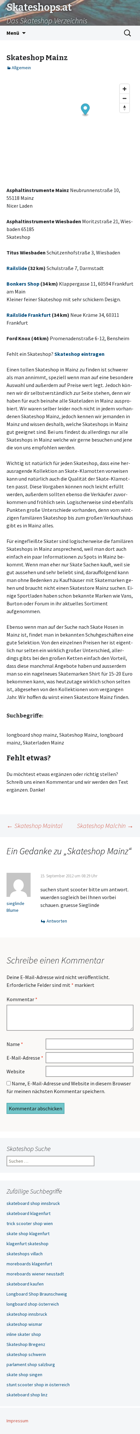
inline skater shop (24, 1334)
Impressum (17, 1421)
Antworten (57, 921)
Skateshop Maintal (35, 825)
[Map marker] (85, 110)
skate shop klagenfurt (28, 1233)
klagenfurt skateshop (28, 1244)
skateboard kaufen (25, 1284)
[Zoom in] (124, 89)
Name (15, 1044)
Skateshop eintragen (79, 354)
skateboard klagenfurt (28, 1213)
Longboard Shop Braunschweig (37, 1294)
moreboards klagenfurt (29, 1264)
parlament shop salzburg (31, 1364)
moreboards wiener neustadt (35, 1274)
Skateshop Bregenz (26, 1344)
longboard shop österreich (33, 1304)
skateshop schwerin (26, 1354)
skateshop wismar (24, 1324)
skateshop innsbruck (27, 1314)
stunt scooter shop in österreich (38, 1385)
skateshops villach (25, 1254)
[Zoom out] (124, 98)
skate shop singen (24, 1374)
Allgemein (21, 68)
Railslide (17, 268)
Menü (13, 33)
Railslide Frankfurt (29, 315)
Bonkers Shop (23, 283)
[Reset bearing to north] (124, 107)
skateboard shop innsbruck (33, 1203)
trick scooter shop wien (30, 1223)
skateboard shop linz (27, 1395)
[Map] (70, 129)
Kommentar (22, 999)
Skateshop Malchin (105, 825)
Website (16, 1071)
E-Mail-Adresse (25, 1057)
